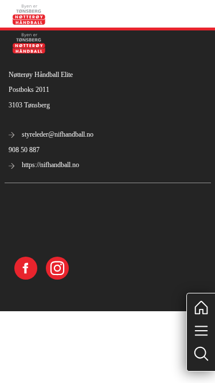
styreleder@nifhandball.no (56, 134)
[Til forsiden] (29, 13)
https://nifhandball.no (49, 165)
